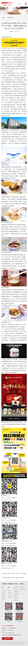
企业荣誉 (4, 597)
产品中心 (16, 583)
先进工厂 (10, 590)
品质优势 (10, 595)
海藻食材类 (16, 598)
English (19, 3)
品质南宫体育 (10, 585)
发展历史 (4, 595)
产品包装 (16, 600)
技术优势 (10, 592)
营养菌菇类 (16, 589)
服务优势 (10, 597)
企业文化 (4, 592)
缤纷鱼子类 (16, 595)
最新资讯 (3, 17)
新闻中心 (22, 583)
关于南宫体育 (4, 585)
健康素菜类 (16, 593)
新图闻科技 (20, 644)
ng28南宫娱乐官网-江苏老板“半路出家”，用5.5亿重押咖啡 (14, 573)
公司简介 (4, 590)
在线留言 (8, 638)
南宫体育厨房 (10, 17)
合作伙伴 (4, 599)
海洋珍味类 (16, 591)
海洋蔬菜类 (16, 586)
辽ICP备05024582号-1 (9, 644)
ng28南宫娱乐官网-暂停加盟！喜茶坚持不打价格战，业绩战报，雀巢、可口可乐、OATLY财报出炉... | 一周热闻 (14, 577)
